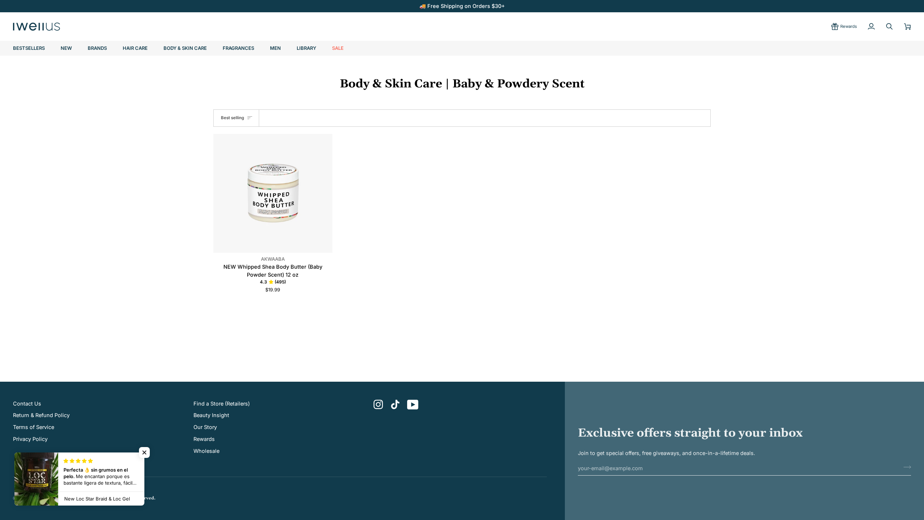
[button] (97, 48)
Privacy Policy (30, 439)
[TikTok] (395, 404)
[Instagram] (378, 405)
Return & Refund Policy (41, 415)
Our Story (205, 427)
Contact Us (27, 403)
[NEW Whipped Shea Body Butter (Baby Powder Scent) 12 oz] (272, 193)
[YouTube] (413, 405)
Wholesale (206, 451)
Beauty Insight (211, 415)
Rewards (204, 439)
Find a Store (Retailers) (221, 403)
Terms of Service (33, 427)
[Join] (905, 467)
